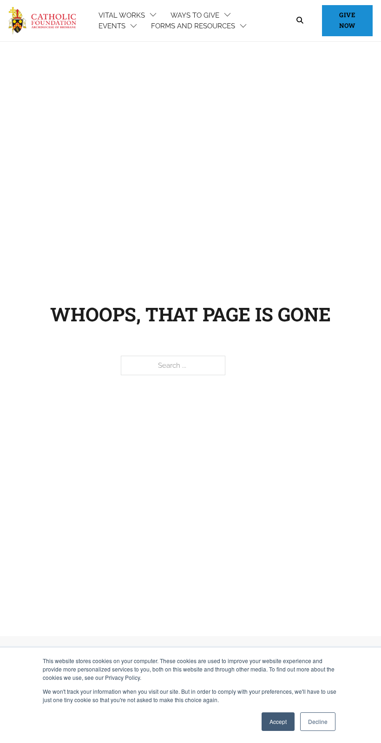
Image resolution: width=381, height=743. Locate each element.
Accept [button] (278, 721)
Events (112, 26)
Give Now (347, 20)
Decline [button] (318, 721)
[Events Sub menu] (133, 26)
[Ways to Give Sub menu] (227, 15)
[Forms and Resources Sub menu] (243, 26)
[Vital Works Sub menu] (153, 15)
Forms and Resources (193, 26)
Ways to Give (195, 15)
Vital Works (122, 15)
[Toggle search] (300, 20)
